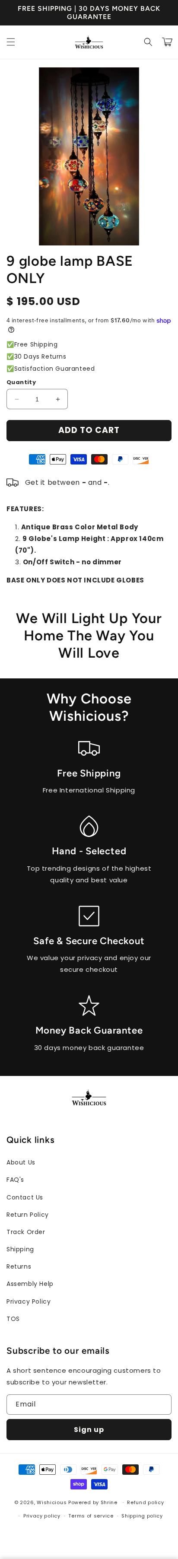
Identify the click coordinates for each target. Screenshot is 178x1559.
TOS (13, 1318)
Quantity (21, 382)
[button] (10, 41)
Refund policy (145, 1502)
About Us (20, 1162)
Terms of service (90, 1515)
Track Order (25, 1232)
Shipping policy (142, 1515)
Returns (18, 1266)
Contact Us (24, 1197)
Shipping (20, 1249)
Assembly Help (30, 1283)
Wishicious (52, 1502)
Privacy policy (41, 1515)
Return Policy (27, 1214)
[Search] (148, 41)
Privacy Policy (28, 1301)
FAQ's (15, 1179)
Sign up (89, 1430)
